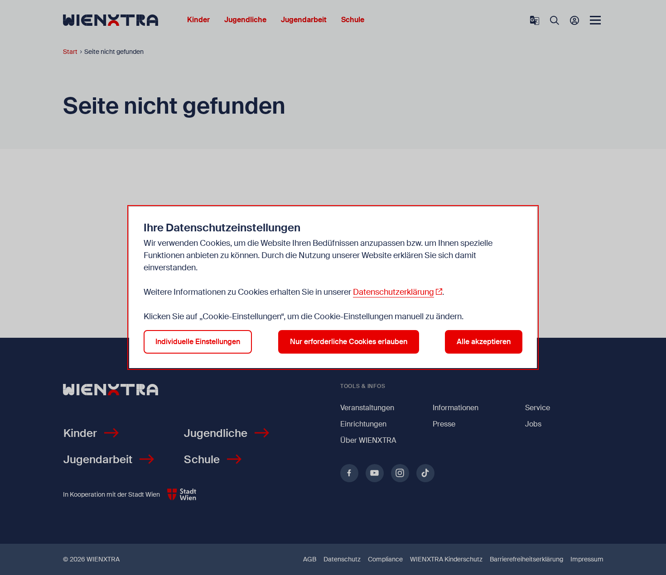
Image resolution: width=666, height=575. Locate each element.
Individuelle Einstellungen (197, 341)
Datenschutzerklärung (393, 292)
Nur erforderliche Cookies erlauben (348, 341)
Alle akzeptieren (484, 341)
